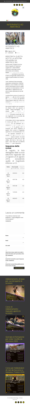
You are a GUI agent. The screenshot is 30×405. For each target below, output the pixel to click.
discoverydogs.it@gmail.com (21, 1)
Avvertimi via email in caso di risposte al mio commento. (15, 259)
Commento (15, 221)
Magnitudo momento (23, 167)
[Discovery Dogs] (15, 13)
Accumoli (13, 102)
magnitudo (10, 98)
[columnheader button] (23, 168)
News (18, 52)
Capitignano (24, 135)
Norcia (12, 125)
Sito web (8, 245)
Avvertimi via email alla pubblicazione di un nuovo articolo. (15, 264)
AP (10, 103)
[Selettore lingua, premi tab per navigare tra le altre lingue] (8, 20)
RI (16, 102)
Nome (14, 235)
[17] (6, 133)
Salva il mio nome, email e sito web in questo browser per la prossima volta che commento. (15, 253)
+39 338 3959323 (8, 1)
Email (14, 240)
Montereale (17, 135)
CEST (13, 168)
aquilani (11, 135)
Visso (13, 112)
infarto (10, 143)
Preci (17, 125)
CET (17, 168)
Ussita (16, 112)
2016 (10, 97)
